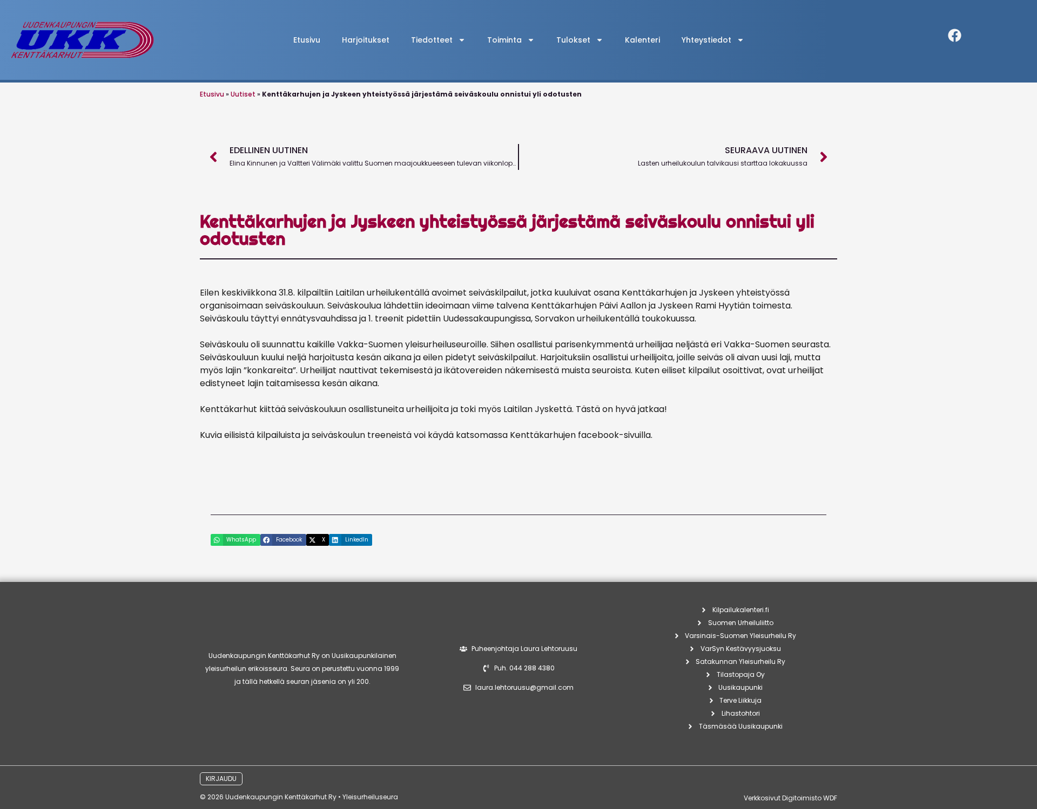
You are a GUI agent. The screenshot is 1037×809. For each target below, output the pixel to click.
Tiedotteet (432, 40)
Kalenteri (642, 40)
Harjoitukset (365, 40)
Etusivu (306, 40)
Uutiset (243, 94)
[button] (235, 540)
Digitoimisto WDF (809, 798)
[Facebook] (954, 35)
